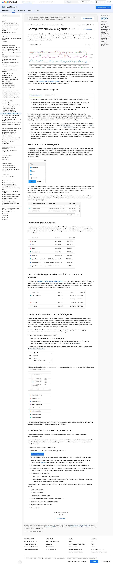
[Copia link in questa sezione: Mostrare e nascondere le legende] (60, 90)
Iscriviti (94, 561)
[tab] (36, 95)
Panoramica (5, 10)
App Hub (43, 462)
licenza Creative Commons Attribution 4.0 (80, 525)
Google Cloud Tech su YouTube (99, 552)
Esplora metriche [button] (50, 95)
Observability (45, 24)
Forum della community (52, 541)
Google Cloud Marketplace (31, 546)
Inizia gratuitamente (103, 7)
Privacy (40, 558)
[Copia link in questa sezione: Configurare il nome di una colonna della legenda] (73, 315)
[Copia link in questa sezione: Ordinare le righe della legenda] (57, 223)
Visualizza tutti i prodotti (30, 541)
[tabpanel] (61, 104)
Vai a (37, 454)
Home (29, 24)
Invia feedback (88, 29)
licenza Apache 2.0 (50, 526)
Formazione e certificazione (76, 552)
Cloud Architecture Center (75, 549)
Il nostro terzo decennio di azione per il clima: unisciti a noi (81, 558)
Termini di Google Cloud (59, 558)
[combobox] (72, 1)
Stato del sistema (51, 549)
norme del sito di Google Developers (79, 526)
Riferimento (21, 10)
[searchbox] (11, 16)
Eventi (92, 544)
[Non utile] (93, 25)
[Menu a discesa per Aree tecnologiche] (35, 2)
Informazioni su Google (30, 558)
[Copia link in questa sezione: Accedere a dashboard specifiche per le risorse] (72, 431)
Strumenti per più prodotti (45, 2)
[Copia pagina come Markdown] (74, 29)
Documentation (36, 24)
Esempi (30, 10)
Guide (13, 10)
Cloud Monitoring (11, 7)
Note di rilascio (50, 546)
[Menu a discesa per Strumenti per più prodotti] (55, 2)
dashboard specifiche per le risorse (48, 81)
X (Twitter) (93, 546)
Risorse (37, 10)
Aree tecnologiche (27, 2)
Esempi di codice (73, 546)
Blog (92, 541)
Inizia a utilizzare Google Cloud (77, 544)
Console (86, 2)
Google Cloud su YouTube (97, 549)
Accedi (109, 2)
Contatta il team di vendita (31, 549)
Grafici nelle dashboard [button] (35, 95)
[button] (11, 25)
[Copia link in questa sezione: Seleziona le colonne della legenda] (60, 145)
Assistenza (49, 544)
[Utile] (90, 25)
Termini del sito (47, 558)
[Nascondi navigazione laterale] (20, 562)
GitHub (70, 541)
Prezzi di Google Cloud (30, 544)
